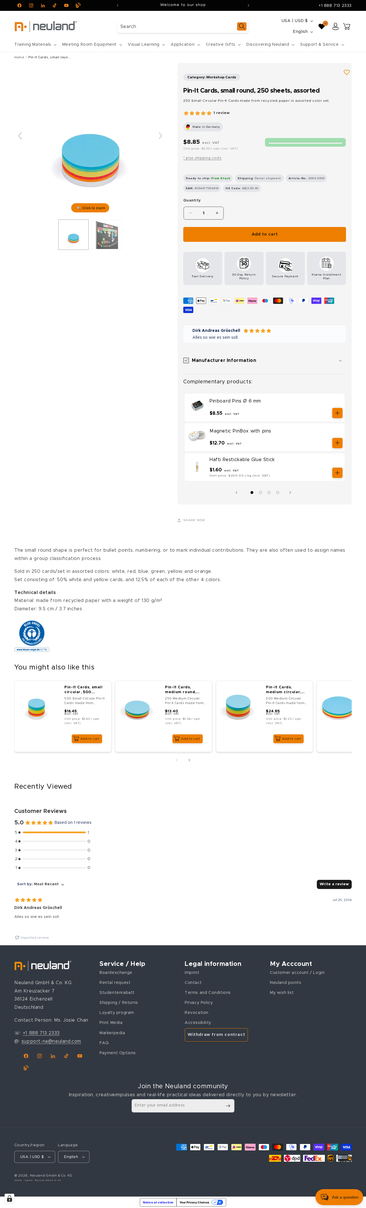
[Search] (241, 26)
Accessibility (198, 1023)
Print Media (111, 1023)
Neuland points (285, 983)
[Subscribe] (228, 1106)
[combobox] (183, 26)
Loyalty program (117, 1013)
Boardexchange (116, 973)
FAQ (104, 1043)
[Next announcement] (248, 5)
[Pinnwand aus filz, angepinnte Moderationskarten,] (107, 235)
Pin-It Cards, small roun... (49, 57)
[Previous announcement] (117, 5)
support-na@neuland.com (51, 1041)
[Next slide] (160, 135)
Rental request (115, 983)
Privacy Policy (199, 1003)
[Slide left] (238, 492)
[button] (35, 45)
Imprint (192, 973)
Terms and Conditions (208, 993)
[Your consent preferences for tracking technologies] (9, 1198)
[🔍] (90, 138)
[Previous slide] (20, 135)
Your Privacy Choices (194, 1202)
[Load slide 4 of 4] (277, 492)
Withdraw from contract (216, 1034)
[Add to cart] (337, 413)
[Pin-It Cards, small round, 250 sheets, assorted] (73, 235)
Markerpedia (112, 1033)
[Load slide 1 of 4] (252, 492)
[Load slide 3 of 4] (269, 492)
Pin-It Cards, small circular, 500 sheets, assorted (83, 690)
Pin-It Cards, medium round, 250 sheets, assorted (180, 690)
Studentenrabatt (117, 993)
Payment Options (118, 1053)
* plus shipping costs (202, 158)
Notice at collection (158, 1202)
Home (19, 57)
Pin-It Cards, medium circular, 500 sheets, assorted (283, 690)
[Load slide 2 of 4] (260, 492)
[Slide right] (291, 492)
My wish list (282, 993)
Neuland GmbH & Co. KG (51, 1175)
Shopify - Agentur (24, 1180)
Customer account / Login (297, 973)
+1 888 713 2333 (335, 6)
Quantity (192, 200)
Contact (193, 983)
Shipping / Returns (119, 1003)
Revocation (196, 1013)
